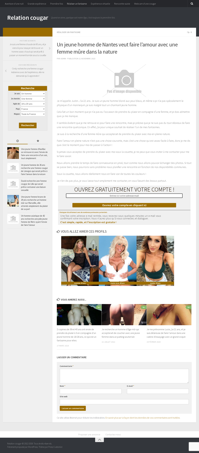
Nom (62, 386)
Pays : (18, 109)
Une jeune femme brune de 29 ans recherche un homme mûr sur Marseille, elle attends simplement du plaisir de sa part (34, 202)
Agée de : (17, 104)
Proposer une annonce (89, 434)
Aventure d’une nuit (14, 3)
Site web (63, 396)
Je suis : (17, 94)
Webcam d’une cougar (145, 3)
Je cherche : (16, 99)
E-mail (130, 386)
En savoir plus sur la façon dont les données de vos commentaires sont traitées (142, 417)
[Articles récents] (17, 141)
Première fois (56, 3)
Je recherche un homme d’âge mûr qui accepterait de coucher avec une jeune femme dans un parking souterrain (121, 333)
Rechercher (27, 125)
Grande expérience (37, 3)
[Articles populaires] (38, 141)
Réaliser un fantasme (77, 3)
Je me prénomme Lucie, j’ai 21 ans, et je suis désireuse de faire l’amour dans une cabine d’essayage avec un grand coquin (166, 333)
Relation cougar (27, 17)
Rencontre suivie (122, 3)
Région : (17, 114)
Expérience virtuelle (100, 3)
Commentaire (66, 366)
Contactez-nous (113, 434)
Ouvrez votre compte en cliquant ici (124, 205)
